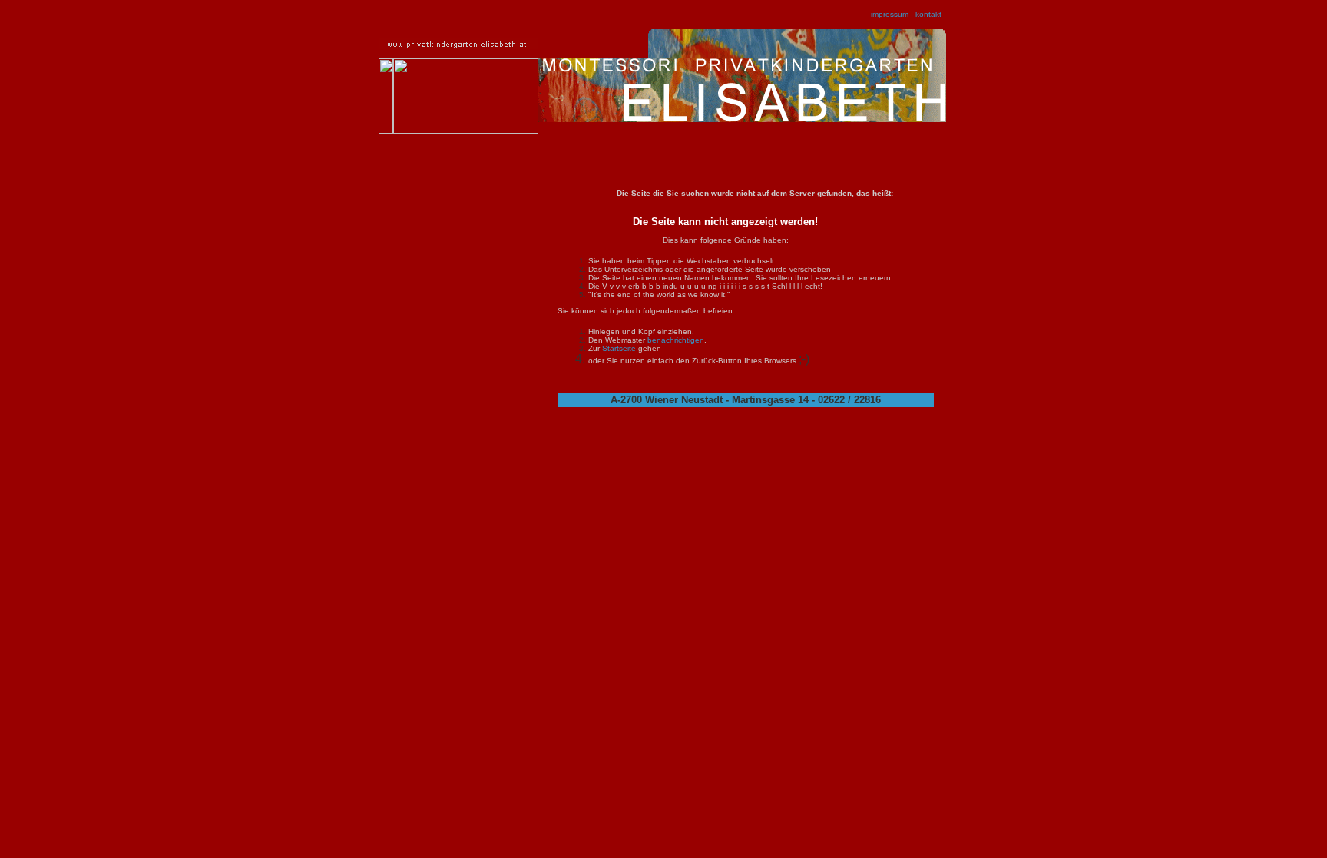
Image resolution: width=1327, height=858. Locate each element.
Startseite (619, 348)
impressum (889, 14)
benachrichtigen (675, 340)
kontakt (928, 14)
